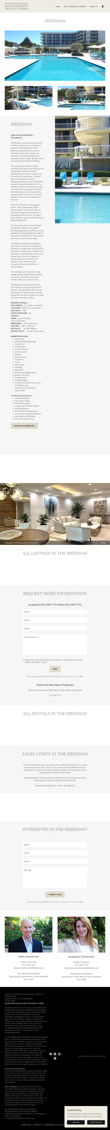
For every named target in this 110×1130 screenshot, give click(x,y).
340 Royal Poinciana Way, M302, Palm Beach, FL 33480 (24, 1003)
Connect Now (55, 894)
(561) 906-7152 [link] (55, 695)
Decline (76, 1122)
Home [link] (58, 6)
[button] (93, 6)
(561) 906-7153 (49, 785)
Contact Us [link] (38, 1125)
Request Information (24, 426)
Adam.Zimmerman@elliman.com (29, 967)
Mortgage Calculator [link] (55, 1125)
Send (55, 669)
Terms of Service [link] (74, 676)
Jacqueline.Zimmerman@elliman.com (81, 968)
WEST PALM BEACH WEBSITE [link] (75, 6)
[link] (19, 9)
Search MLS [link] (26, 1125)
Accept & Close (96, 1122)
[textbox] (55, 612)
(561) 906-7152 (69, 785)
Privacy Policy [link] (62, 676)
